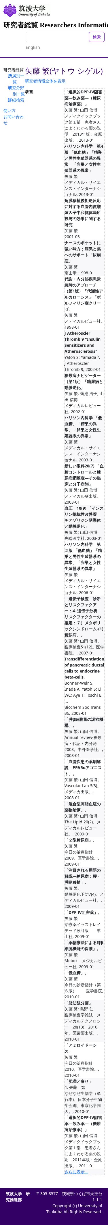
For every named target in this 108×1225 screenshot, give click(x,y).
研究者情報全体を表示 (45, 81)
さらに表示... (76, 1171)
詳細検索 (16, 100)
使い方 (9, 110)
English (33, 47)
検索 (97, 37)
